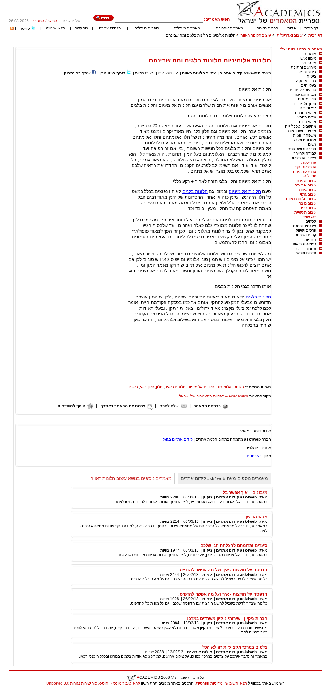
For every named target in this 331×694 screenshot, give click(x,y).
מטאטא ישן (256, 516)
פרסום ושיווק (306, 230)
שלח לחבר (169, 406)
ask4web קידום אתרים (239, 73)
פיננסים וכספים (303, 226)
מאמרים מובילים (187, 28)
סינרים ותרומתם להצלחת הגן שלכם (233, 545)
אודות (292, 28)
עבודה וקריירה (304, 153)
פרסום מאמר (267, 28)
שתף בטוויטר (113, 73)
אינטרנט (309, 63)
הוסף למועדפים (71, 406)
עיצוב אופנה (306, 180)
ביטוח (311, 76)
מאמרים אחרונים (229, 28)
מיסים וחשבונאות (302, 131)
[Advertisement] (204, 44)
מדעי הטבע (306, 117)
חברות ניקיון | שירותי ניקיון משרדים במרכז (227, 618)
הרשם (52, 21)
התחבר (38, 21)
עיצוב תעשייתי (305, 212)
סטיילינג (309, 176)
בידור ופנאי (307, 72)
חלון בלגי (147, 387)
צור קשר (81, 28)
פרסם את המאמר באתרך (123, 406)
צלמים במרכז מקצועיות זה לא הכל (234, 647)
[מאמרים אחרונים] (12, 29)
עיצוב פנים (307, 208)
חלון (159, 387)
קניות (206, 574)
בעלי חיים (308, 85)
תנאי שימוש (55, 28)
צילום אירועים (199, 652)
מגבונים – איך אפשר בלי (244, 492)
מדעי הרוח (307, 121)
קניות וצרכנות (305, 235)
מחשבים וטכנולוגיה (300, 126)
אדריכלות (308, 162)
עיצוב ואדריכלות (290, 35)
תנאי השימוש (236, 683)
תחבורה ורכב (305, 248)
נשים (312, 144)
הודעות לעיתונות (303, 90)
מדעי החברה (305, 112)
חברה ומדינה (305, 94)
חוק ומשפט (307, 99)
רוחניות (310, 239)
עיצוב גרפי (308, 194)
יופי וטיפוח (308, 108)
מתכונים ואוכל (305, 140)
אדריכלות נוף (305, 167)
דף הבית (311, 28)
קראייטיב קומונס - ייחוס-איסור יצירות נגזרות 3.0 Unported (93, 683)
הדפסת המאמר (207, 406)
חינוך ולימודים (305, 103)
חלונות (238, 387)
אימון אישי (308, 58)
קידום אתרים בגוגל (178, 439)
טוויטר (25, 28)
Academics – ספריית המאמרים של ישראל (213, 396)
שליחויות (254, 456)
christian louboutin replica (25, 691)
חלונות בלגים (195, 191)
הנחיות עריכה (110, 28)
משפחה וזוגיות (304, 135)
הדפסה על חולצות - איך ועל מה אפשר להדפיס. (222, 569)
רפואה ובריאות (304, 244)
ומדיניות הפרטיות (209, 683)
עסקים (310, 221)
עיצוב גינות (307, 189)
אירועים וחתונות (303, 67)
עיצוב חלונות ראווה (255, 35)
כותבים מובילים (146, 28)
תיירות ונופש (306, 253)
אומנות (310, 53)
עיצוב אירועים (305, 185)
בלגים (133, 387)
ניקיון (207, 497)
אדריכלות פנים (304, 171)
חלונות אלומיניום (245, 191)
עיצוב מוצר (307, 203)
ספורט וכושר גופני (302, 149)
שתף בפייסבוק (77, 73)
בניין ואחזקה (306, 81)
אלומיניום (223, 387)
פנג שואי (309, 217)
